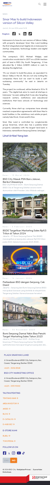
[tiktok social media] (9, 453)
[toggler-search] (39, 4)
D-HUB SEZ (8, 424)
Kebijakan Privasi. (24, 469)
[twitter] (19, 34)
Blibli (5, 436)
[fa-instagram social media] (13, 453)
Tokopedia (8, 441)
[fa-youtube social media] (19, 453)
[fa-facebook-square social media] (4, 453)
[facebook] (14, 34)
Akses (5, 409)
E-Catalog (8, 419)
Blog (5, 414)
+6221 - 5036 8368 (12, 368)
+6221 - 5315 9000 (12, 386)
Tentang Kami (9, 398)
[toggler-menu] (45, 4)
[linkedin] (25, 34)
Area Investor (10, 403)
